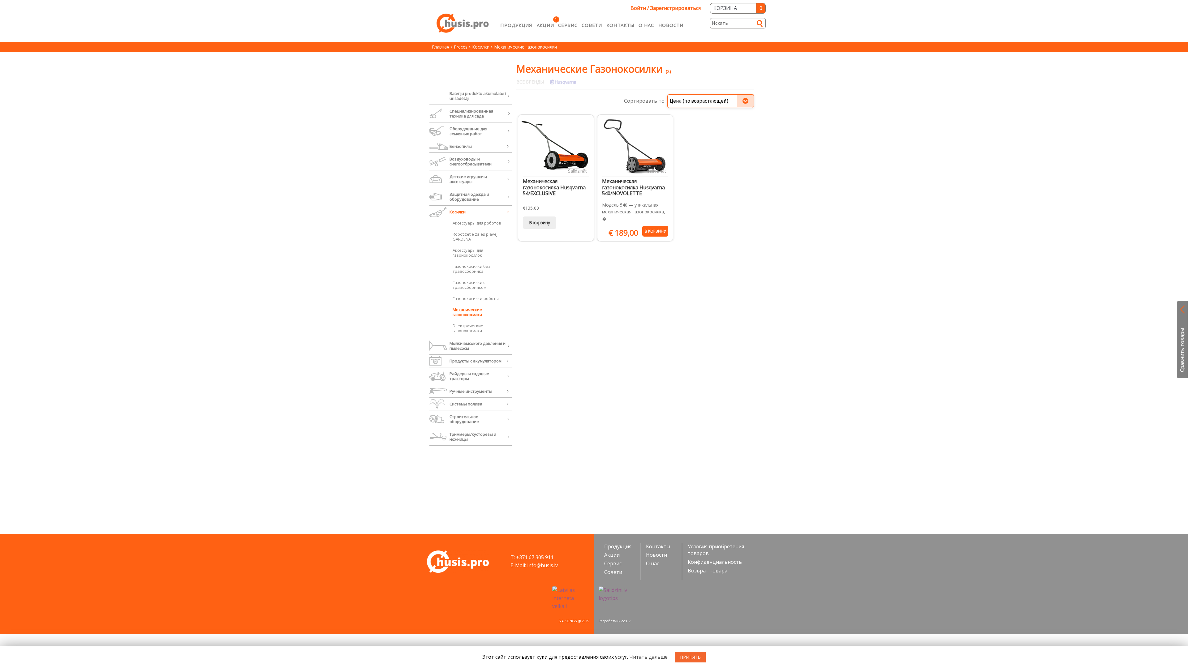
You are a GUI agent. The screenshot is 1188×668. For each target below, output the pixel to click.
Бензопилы (461, 146)
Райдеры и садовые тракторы (469, 376)
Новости (670, 25)
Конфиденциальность (715, 562)
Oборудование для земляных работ (468, 131)
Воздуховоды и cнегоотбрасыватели (471, 161)
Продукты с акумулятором (475, 361)
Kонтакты (620, 25)
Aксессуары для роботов (477, 223)
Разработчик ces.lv (615, 621)
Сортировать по (644, 100)
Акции (545, 25)
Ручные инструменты (471, 391)
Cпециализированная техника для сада (471, 113)
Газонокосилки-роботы (476, 298)
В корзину (539, 222)
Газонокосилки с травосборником (469, 285)
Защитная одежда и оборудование (469, 196)
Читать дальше (648, 656)
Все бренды (530, 82)
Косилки (480, 47)
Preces (460, 47)
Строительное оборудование (464, 419)
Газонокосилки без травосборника (471, 268)
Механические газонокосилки (467, 312)
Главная (440, 47)
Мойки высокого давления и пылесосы (478, 345)
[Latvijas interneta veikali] (570, 598)
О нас (646, 25)
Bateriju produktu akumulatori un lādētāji (478, 96)
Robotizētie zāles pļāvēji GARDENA (475, 236)
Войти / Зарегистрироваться (666, 8)
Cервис (567, 25)
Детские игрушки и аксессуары (468, 179)
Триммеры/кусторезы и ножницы (473, 436)
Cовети (592, 25)
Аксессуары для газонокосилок (468, 252)
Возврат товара (707, 570)
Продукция (516, 25)
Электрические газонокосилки (468, 328)
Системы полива (466, 404)
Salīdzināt (577, 171)
